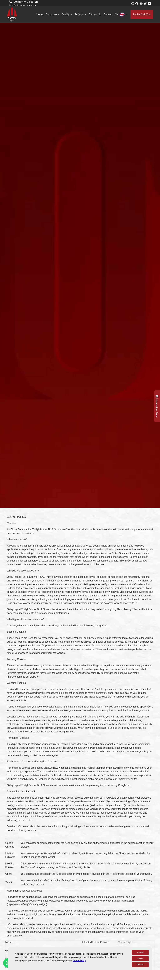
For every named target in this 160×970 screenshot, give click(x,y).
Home (39, 14)
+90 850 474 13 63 (22, 1)
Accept (140, 952)
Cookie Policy (79, 960)
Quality (66, 14)
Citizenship (95, 14)
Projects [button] (79, 14)
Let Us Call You (141, 14)
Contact (108, 14)
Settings (140, 964)
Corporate (51, 14)
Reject (140, 958)
